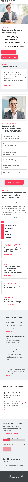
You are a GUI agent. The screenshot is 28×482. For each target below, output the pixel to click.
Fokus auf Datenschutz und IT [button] (11, 173)
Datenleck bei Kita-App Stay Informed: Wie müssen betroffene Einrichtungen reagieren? (12, 394)
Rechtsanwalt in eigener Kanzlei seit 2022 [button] (12, 166)
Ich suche (5, 442)
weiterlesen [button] (7, 85)
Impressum (7, 476)
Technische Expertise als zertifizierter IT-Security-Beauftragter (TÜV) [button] (10, 152)
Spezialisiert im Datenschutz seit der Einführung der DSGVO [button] (12, 137)
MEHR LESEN (7, 409)
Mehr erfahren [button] (8, 254)
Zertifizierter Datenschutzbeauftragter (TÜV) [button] (12, 144)
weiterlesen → (10, 331)
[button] (26, 2)
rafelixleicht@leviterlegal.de (13, 433)
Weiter (7, 449)
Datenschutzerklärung (16, 476)
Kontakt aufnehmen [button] (14, 182)
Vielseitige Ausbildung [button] (9, 160)
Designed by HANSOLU (14, 477)
